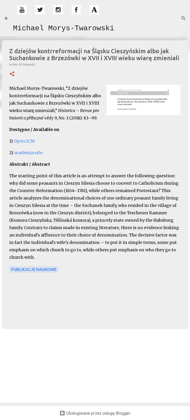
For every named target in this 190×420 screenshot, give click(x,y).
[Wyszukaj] (183, 18)
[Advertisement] (35, 365)
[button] (12, 74)
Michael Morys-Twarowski (63, 28)
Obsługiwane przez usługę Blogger (98, 413)
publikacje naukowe (34, 269)
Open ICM (24, 141)
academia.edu (28, 152)
